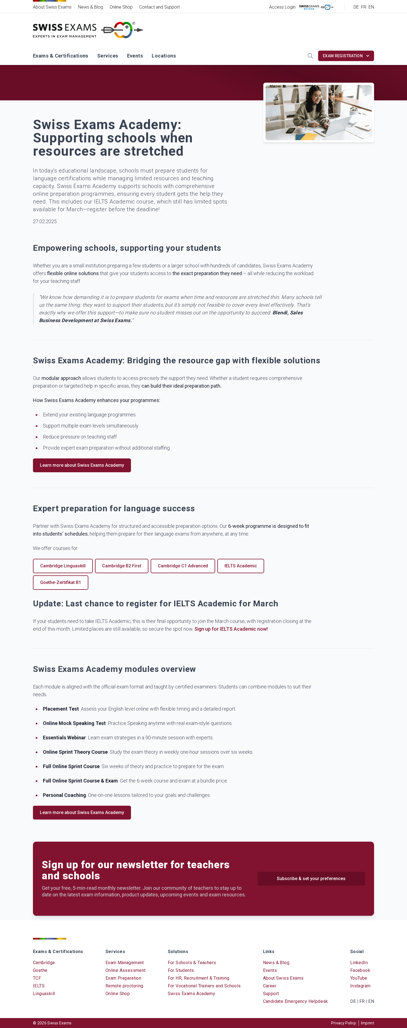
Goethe (40, 970)
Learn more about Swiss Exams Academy (82, 465)
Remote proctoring (124, 985)
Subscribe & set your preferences (311, 878)
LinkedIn (359, 962)
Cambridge (44, 962)
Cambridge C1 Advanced (183, 565)
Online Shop (121, 7)
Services (107, 56)
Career (269, 985)
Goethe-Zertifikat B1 (60, 582)
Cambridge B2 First (121, 565)
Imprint (367, 1023)
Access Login (282, 7)
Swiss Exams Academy (191, 993)
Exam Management (124, 962)
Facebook (360, 970)
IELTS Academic (241, 565)
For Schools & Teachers (192, 962)
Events (135, 56)
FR (363, 7)
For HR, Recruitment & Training (199, 978)
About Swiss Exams (52, 7)
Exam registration (343, 56)
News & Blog (90, 7)
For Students (181, 970)
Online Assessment (125, 970)
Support (271, 993)
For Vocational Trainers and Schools (204, 985)
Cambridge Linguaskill (63, 565)
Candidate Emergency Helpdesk (295, 1001)
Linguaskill (44, 993)
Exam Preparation (123, 978)
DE (356, 7)
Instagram (360, 985)
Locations (164, 56)
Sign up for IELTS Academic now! (231, 629)
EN (371, 7)
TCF (37, 978)
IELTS (39, 985)
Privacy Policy (343, 1023)
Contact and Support (159, 7)
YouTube (358, 978)
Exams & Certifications (60, 56)
